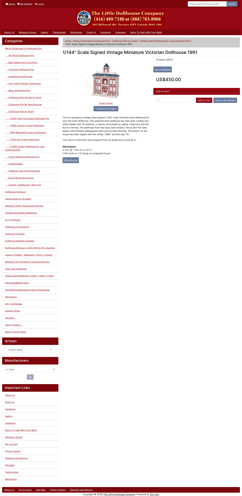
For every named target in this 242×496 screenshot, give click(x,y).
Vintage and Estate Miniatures (21, 212)
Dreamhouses (14, 163)
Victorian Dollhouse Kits (19, 69)
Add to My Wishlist (225, 100)
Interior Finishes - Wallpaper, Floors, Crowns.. (29, 254)
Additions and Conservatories (22, 170)
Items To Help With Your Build (146, 32)
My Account (11, 444)
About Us (9, 32)
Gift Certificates (13, 303)
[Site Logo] (121, 18)
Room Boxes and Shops (19, 177)
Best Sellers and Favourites (21, 62)
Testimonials (59, 32)
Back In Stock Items (15, 331)
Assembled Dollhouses (18, 76)
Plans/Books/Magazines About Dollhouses (27, 289)
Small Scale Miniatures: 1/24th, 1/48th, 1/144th (29, 275)
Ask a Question (163, 69)
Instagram (120, 32)
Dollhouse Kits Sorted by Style (23, 97)
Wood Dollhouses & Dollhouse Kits (91, 40)
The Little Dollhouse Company (119, 494)
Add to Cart (204, 100)
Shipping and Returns (16, 458)
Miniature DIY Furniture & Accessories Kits (27, 261)
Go (30, 377)
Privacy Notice (13, 451)
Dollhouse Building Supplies (19, 240)
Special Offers (12, 310)
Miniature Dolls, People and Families (24, 205)
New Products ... (13, 324)
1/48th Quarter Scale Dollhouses (24, 125)
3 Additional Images (106, 108)
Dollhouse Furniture (15, 191)
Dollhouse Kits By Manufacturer (23, 104)
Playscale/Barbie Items (17, 282)
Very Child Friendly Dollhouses (23, 83)
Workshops (76, 32)
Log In (40, 4)
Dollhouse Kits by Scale (124, 40)
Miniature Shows (27, 32)
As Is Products (12, 219)
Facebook (105, 32)
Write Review (71, 160)
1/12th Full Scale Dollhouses (22, 139)
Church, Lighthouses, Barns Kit (23, 184)
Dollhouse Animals (15, 233)
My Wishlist (26, 4)
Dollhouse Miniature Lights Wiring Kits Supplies (30, 247)
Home (11, 4)
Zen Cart (154, 494)
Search (232, 4)
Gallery (44, 32)
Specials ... (10, 317)
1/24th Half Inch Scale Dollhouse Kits (27, 118)
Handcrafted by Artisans (18, 198)
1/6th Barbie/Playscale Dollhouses (25, 132)
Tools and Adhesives (16, 268)
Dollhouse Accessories (17, 226)
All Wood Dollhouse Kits (19, 55)
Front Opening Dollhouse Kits (22, 156)
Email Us (91, 32)
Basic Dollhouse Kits (17, 90)
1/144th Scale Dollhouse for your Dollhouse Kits (164, 40)
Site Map (9, 465)
